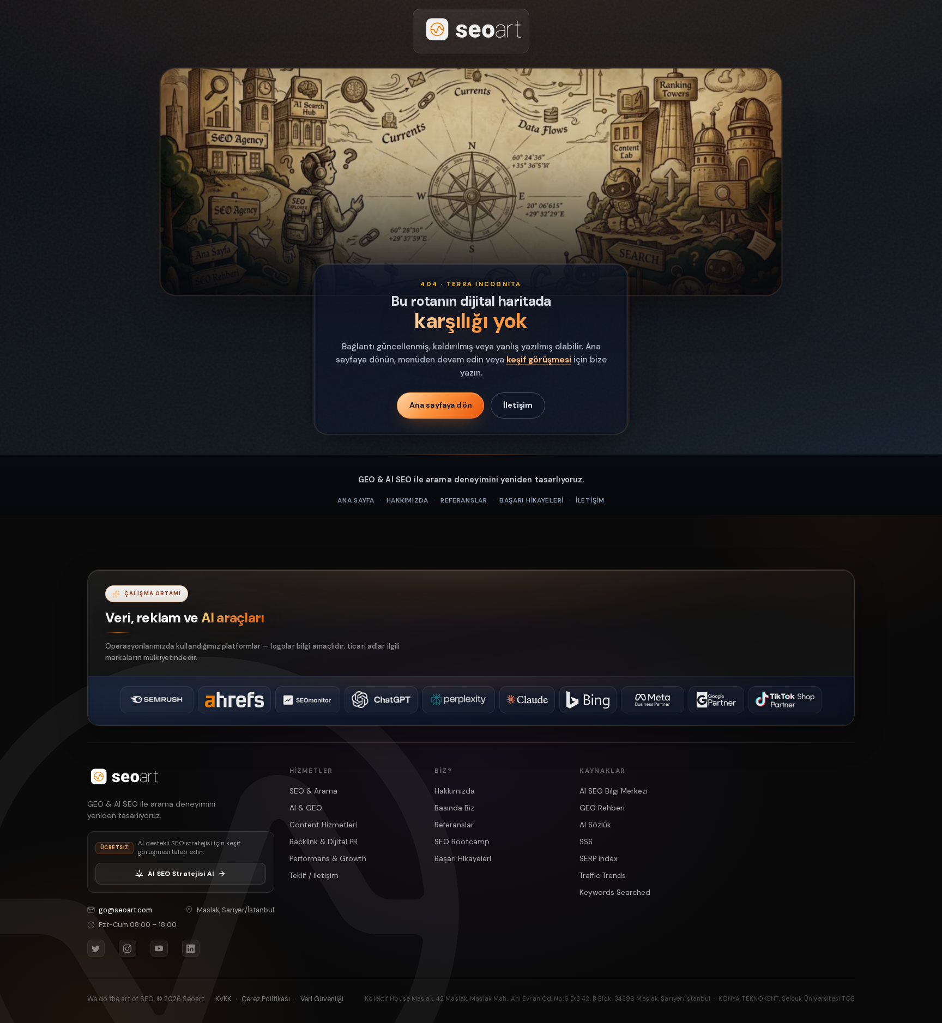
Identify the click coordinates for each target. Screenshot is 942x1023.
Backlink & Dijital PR (323, 841)
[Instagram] (127, 948)
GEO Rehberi (602, 808)
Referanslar (463, 500)
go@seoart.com (125, 910)
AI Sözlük (595, 825)
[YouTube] (159, 948)
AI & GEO (305, 808)
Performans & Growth (327, 858)
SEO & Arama (313, 791)
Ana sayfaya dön (440, 405)
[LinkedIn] (191, 948)
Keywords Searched (614, 892)
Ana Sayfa (355, 500)
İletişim (518, 405)
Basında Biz (454, 808)
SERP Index (598, 858)
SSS (586, 841)
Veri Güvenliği (321, 999)
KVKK (223, 999)
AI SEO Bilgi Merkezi (613, 791)
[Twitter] (96, 948)
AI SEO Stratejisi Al (181, 873)
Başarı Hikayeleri (531, 500)
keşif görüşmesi (538, 359)
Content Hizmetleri (323, 825)
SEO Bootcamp (462, 841)
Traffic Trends (602, 875)
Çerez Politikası (265, 999)
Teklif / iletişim (314, 875)
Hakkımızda (407, 500)
